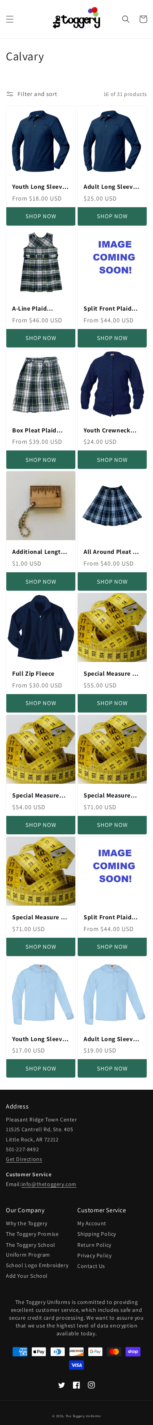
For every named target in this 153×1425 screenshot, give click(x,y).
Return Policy (94, 1244)
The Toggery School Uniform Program (30, 1249)
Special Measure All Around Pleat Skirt (112, 674)
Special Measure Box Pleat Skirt (35, 796)
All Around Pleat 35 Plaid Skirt (111, 552)
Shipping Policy (96, 1233)
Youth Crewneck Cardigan (107, 431)
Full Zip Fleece (33, 674)
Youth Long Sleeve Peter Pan (39, 1039)
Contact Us (91, 1265)
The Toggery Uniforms (83, 1416)
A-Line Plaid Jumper (29, 309)
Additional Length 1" (38, 552)
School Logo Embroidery (37, 1265)
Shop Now (41, 216)
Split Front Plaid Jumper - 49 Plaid (109, 917)
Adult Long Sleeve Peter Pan (110, 1039)
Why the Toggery (26, 1223)
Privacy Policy (94, 1255)
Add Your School (27, 1275)
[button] (9, 19)
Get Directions (24, 1159)
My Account (91, 1223)
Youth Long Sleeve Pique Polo (39, 187)
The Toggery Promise (32, 1233)
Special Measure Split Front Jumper (111, 796)
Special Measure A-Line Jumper (39, 917)
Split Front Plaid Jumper (107, 309)
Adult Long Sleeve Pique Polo (110, 187)
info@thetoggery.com (49, 1184)
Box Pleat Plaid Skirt (34, 431)
